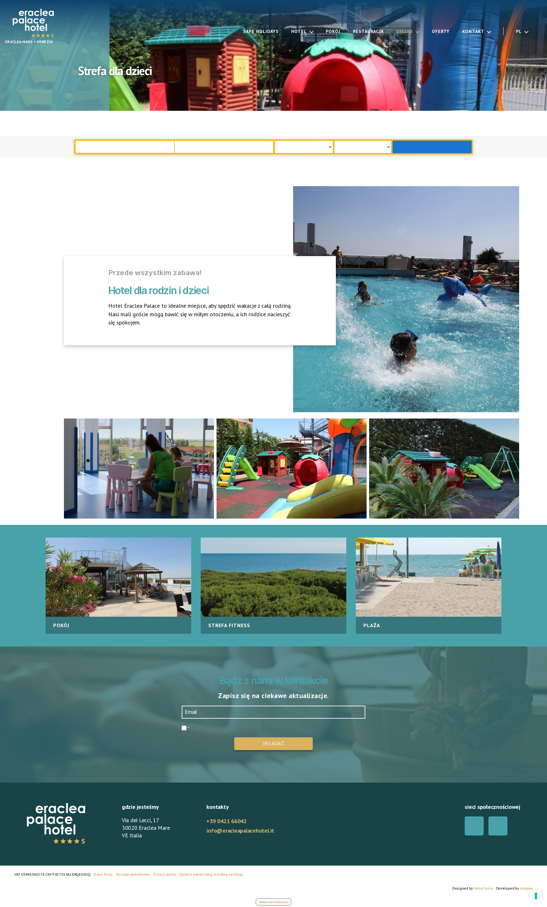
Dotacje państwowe (133, 874)
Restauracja (368, 31)
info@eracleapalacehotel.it (240, 830)
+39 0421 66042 (226, 821)
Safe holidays (261, 31)
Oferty (441, 31)
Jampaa (526, 888)
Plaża (371, 625)
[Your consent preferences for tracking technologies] (536, 896)
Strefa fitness (229, 625)
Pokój (333, 31)
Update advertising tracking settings (211, 874)
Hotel (299, 31)
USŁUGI (404, 31)
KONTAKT (473, 31)
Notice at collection (273, 902)
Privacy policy (164, 874)
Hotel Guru (483, 888)
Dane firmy (103, 874)
